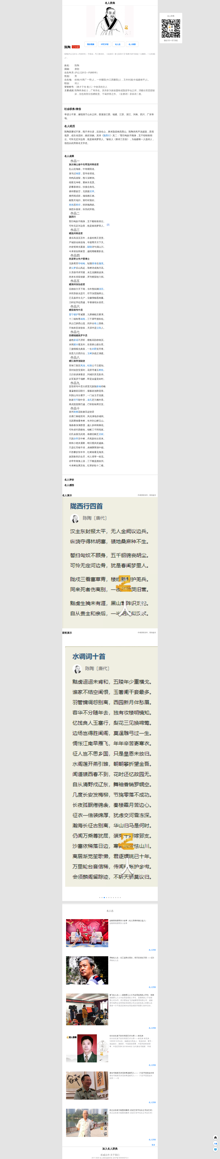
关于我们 (114, 1154)
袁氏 (89, 399)
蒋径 (78, 204)
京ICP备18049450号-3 (120, 1158)
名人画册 (132, 44)
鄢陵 (89, 246)
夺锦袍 (81, 263)
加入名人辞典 (110, 1148)
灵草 (92, 191)
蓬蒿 (101, 263)
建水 (76, 344)
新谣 (76, 339)
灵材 (101, 434)
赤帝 (76, 438)
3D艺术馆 (104, 44)
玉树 (89, 353)
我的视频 (90, 44)
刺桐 (76, 411)
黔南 (99, 386)
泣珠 (99, 327)
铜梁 (78, 173)
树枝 (101, 369)
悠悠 (71, 204)
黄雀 (94, 263)
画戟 (82, 318)
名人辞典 (110, 3)
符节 (76, 399)
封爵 (94, 348)
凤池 (82, 365)
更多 (153, 1144)
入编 (215, 1143)
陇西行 (106, 135)
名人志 (118, 44)
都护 (76, 314)
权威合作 (105, 1154)
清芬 (101, 288)
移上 (96, 323)
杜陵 (89, 365)
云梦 (73, 267)
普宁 (71, 314)
